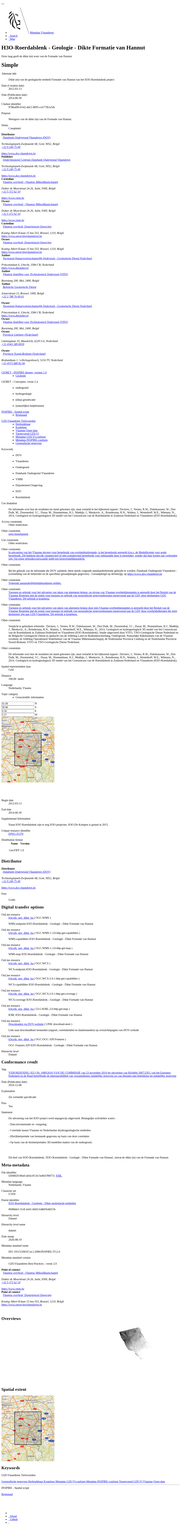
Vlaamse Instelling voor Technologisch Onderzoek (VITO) (35, 274)
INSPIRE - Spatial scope (15, 411)
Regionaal (21, 414)
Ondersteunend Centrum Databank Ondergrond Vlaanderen (36, 159)
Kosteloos (21, 427)
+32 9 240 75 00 (10, 147)
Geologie (21, 375)
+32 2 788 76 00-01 (12, 296)
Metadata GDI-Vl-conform (31, 436)
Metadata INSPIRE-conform (32, 440)
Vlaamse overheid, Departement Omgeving (27, 226)
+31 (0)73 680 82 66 (13, 363)
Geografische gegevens (29, 443)
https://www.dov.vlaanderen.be (18, 153)
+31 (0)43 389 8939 (12, 344)
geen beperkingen (18, 534)
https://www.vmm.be (12, 197)
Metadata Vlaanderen (42, 32)
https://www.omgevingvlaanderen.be (21, 236)
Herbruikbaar (23, 424)
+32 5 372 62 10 (10, 191)
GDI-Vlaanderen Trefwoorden (18, 420)
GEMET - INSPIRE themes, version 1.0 (24, 372)
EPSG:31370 (15, 833)
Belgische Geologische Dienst (19, 287)
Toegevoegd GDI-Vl (27, 433)
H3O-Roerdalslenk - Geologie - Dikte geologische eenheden (42, 1203)
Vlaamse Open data (26, 430)
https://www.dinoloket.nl (14, 267)
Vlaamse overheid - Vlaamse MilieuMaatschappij (30, 182)
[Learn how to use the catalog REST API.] (8, 1522)
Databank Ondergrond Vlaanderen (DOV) (26, 137)
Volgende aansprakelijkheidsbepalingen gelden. (34, 583)
